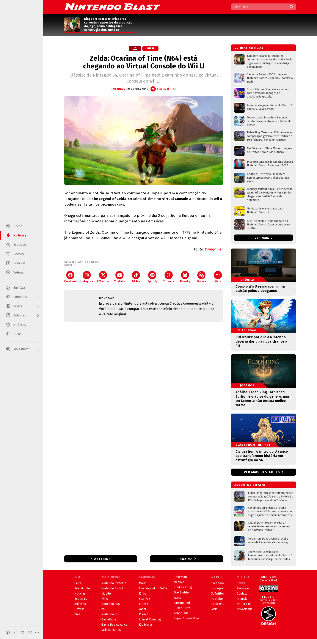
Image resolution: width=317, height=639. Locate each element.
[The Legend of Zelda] (135, 48)
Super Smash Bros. (187, 618)
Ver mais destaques (262, 472)
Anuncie (242, 599)
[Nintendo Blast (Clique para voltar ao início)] (112, 6)
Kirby (142, 593)
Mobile (106, 593)
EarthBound (182, 603)
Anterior (102, 559)
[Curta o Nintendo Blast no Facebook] (8, 632)
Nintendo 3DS (110, 604)
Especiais (80, 599)
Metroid (179, 582)
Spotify (152, 281)
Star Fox (144, 599)
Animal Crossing (150, 619)
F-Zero (143, 604)
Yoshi (142, 609)
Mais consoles (111, 630)
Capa (77, 583)
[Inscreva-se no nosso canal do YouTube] (30, 632)
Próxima (185, 559)
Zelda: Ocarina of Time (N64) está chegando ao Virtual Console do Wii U (143, 62)
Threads (168, 281)
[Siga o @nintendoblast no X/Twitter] (22, 632)
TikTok (136, 281)
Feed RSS (217, 604)
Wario (177, 598)
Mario (142, 583)
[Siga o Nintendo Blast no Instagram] (15, 632)
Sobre (241, 583)
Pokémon (180, 577)
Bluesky (185, 281)
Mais (218, 281)
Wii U (150, 48)
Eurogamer (214, 249)
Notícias (79, 593)
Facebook (70, 281)
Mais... (215, 609)
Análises (80, 604)
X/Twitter (103, 281)
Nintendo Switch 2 (113, 583)
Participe (243, 588)
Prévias (79, 609)
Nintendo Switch (112, 588)
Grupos (201, 281)
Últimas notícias (249, 48)
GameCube (108, 619)
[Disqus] (143, 383)
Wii (103, 609)
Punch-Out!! (182, 608)
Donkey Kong (183, 587)
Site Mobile (82, 588)
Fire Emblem (182, 592)
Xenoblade (181, 613)
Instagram (87, 281)
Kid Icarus (146, 624)
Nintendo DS (109, 614)
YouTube (119, 281)
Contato (242, 593)
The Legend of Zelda (153, 588)
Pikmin (143, 614)
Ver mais (262, 238)
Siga (77, 614)
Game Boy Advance (114, 624)
